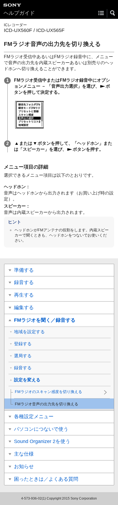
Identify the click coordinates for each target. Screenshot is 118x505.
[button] (113, 13)
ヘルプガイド (19, 13)
